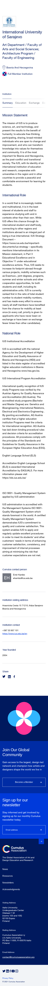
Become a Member (24, 782)
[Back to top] (41, 841)
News (5, 869)
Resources (7, 876)
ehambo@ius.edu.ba (23, 578)
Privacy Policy (7, 978)
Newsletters (8, 883)
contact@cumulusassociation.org (18, 957)
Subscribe (41, 829)
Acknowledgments (11, 889)
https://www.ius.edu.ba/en (14, 633)
